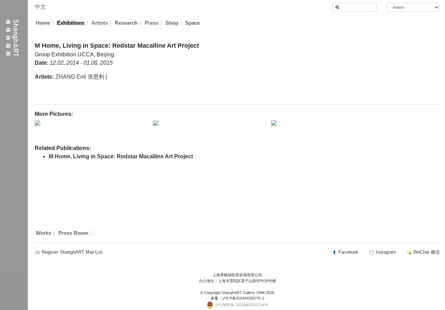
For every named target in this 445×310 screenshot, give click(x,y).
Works (43, 233)
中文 (40, 7)
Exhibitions (70, 23)
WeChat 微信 (426, 252)
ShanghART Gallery (238, 293)
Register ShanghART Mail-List (72, 252)
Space (192, 23)
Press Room (73, 233)
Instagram (385, 252)
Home (43, 23)
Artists (99, 23)
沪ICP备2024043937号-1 (243, 298)
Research (126, 23)
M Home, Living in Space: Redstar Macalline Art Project (121, 156)
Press (152, 23)
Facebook (347, 252)
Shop (171, 23)
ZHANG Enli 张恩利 (79, 77)
